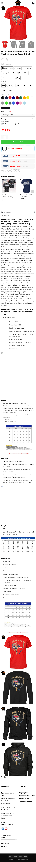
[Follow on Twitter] (2, 828)
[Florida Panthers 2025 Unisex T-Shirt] (27, 186)
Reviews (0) (5, 215)
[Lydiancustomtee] (18, 3)
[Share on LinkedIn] (18, 170)
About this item (7, 212)
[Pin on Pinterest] (15, 170)
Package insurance (7, 119)
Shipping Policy (24, 793)
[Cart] (33, 3)
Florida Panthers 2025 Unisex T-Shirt (26, 195)
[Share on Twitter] (9, 170)
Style (3, 64)
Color (3, 94)
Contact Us (5, 843)
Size (3, 81)
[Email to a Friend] (12, 170)
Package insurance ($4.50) (11, 124)
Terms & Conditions (26, 802)
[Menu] (2, 3)
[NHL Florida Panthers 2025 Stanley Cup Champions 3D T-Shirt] (9, 186)
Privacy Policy (24, 799)
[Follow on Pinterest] (6, 828)
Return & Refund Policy (27, 796)
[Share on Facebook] (6, 170)
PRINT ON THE (6, 112)
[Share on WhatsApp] (2, 170)
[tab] (18, 212)
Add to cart (18, 142)
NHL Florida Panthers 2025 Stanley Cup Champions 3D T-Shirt (8, 196)
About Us (4, 846)
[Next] (31, 23)
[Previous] (4, 23)
